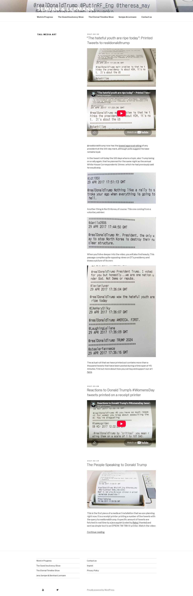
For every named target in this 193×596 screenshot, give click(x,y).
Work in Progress (45, 17)
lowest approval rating (130, 145)
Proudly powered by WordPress (100, 590)
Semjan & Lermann (65, 9)
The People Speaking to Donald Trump (117, 465)
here (89, 372)
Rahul (135, 522)
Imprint (90, 566)
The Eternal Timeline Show (101, 17)
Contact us (146, 17)
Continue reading (96, 532)
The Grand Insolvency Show (71, 17)
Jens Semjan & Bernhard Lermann (51, 575)
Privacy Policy (93, 570)
